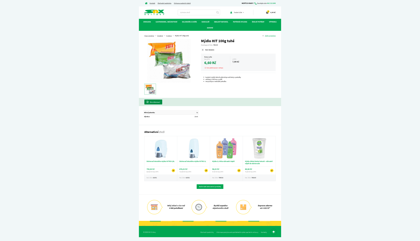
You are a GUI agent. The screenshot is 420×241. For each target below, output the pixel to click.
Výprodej (273, 22)
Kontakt (152, 3)
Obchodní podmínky (164, 3)
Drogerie (160, 36)
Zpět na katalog (270, 36)
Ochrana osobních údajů (182, 3)
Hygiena (169, 36)
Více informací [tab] (155, 102)
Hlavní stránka (149, 36)
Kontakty (264, 232)
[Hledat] (217, 12)
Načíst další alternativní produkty (210, 187)
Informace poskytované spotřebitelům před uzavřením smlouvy (237, 232)
